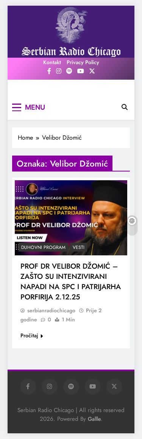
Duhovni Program (43, 247)
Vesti (78, 247)
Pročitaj (29, 335)
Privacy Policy (83, 62)
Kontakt (52, 62)
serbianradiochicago (51, 310)
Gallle (94, 419)
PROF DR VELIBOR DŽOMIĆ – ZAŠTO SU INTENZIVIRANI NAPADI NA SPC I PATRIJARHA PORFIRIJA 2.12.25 (70, 281)
